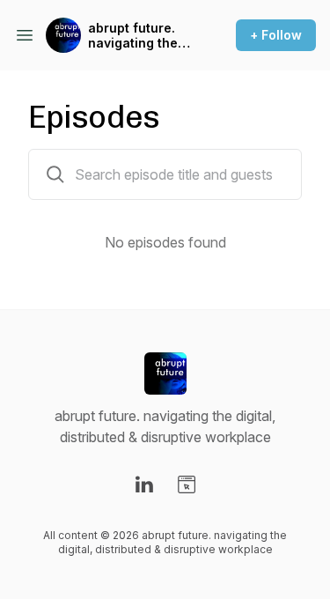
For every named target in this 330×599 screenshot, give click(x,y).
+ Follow (276, 34)
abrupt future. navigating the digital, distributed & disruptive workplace (133, 35)
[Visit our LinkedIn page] (144, 484)
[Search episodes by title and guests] (55, 174)
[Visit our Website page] (186, 484)
